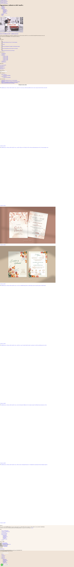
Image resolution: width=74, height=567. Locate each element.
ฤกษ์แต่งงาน (3, 55)
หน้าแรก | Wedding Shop (5, 530)
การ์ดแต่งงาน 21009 (3, 403)
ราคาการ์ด (3, 7)
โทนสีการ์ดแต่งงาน (4, 76)
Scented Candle (5, 536)
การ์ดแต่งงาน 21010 (3, 343)
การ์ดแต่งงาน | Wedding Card (6, 531)
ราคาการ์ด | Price (4, 532)
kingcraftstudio (5, 545)
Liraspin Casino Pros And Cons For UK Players (8, 50)
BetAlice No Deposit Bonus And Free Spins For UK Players (10, 48)
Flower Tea (4, 10)
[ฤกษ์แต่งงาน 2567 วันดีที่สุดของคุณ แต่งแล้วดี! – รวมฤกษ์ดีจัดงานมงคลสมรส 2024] (11, 32)
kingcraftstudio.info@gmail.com (6, 544)
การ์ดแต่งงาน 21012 (3, 244)
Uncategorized (4, 53)
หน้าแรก (3, 554)
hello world (3, 44)
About (2, 15)
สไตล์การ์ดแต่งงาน (4, 74)
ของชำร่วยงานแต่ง (4, 534)
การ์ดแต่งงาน (3, 6)
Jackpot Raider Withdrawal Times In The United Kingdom (9, 42)
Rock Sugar (4, 11)
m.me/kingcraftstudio (5, 543)
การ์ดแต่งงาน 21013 (3, 205)
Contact (3, 14)
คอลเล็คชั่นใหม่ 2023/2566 (6, 75)
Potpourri (4, 12)
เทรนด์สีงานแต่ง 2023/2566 (6, 77)
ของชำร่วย (3, 558)
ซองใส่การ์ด (3, 557)
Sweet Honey (5, 9)
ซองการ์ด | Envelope (4, 533)
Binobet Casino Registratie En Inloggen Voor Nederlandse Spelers (11, 46)
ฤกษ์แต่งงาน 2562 (5, 56)
